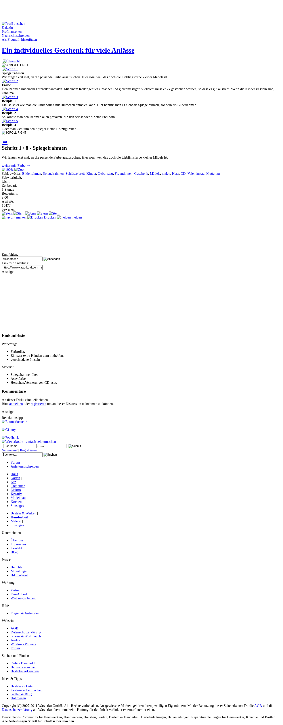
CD (183, 173)
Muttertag (213, 173)
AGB (258, 706)
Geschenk (141, 173)
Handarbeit (19, 517)
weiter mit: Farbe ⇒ (16, 165)
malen (166, 173)
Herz (175, 173)
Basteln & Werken (23, 513)
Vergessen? (9, 450)
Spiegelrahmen (53, 173)
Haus (14, 474)
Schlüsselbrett (75, 173)
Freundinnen (123, 173)
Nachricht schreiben (16, 35)
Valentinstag (196, 173)
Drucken (49, 217)
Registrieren (28, 450)
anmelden (16, 404)
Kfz (13, 482)
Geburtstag (105, 173)
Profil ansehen (12, 31)
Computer (18, 486)
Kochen (16, 502)
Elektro (16, 490)
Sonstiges (17, 506)
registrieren (38, 404)
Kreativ (16, 494)
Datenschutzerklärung (17, 710)
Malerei (16, 521)
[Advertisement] (82, 12)
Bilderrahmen (31, 173)
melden (76, 217)
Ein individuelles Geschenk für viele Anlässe (68, 50)
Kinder (91, 173)
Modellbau (18, 498)
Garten (15, 478)
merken (21, 217)
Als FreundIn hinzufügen (19, 39)
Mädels (155, 173)
